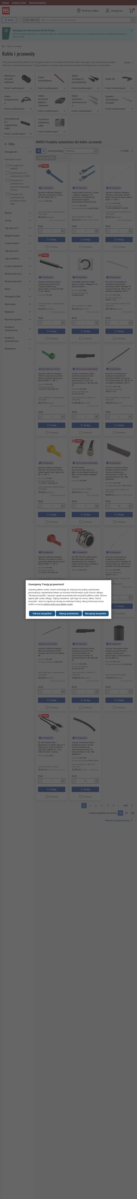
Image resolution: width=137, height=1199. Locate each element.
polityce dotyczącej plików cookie (58, 604)
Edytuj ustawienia (69, 613)
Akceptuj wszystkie (95, 613)
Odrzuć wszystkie (42, 613)
